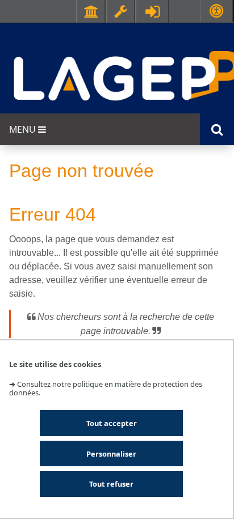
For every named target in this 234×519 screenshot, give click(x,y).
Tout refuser (111, 484)
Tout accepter (111, 423)
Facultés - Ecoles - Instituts (91, 11)
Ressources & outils (120, 11)
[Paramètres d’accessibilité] (216, 11)
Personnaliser (111, 454)
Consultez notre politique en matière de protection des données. (105, 388)
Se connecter (152, 11)
